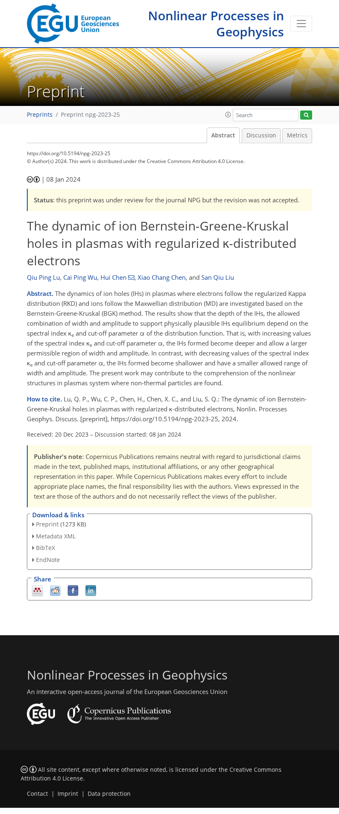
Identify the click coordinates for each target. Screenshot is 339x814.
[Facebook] (73, 590)
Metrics (297, 135)
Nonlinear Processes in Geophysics (216, 23)
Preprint (47, 524)
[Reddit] (55, 590)
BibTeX (45, 548)
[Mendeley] (37, 590)
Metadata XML (56, 536)
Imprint (67, 793)
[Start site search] (306, 115)
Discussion (261, 135)
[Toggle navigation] (301, 23)
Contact (37, 793)
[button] (228, 114)
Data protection (109, 793)
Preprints (40, 114)
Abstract (223, 135)
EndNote (48, 560)
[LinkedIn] (90, 590)
